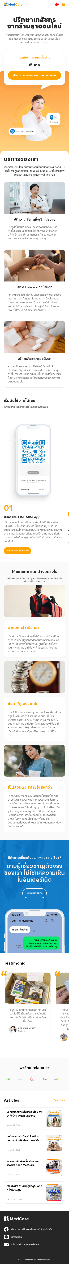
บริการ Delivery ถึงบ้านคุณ (35, 287)
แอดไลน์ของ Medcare (17, 550)
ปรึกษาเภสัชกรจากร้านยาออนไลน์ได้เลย (34, 75)
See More (59, 1100)
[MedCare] (13, 4)
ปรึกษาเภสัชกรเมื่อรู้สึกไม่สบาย (34, 219)
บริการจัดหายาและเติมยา (34, 358)
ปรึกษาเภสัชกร (34, 893)
